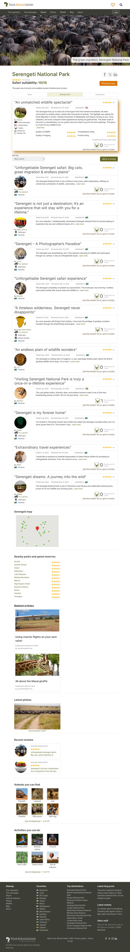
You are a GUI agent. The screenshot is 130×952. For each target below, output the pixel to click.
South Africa (44, 919)
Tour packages (12, 893)
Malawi (42, 909)
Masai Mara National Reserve (79, 910)
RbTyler (19, 120)
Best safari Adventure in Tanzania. (111, 914)
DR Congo (43, 895)
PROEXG (20, 189)
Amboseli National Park (76, 890)
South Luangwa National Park (79, 925)
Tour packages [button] (30, 12)
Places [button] (43, 12)
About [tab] (30, 94)
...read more (80, 184)
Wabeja (19, 494)
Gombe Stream (20, 565)
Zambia (42, 927)
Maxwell (20, 401)
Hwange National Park (76, 905)
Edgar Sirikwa (22, 230)
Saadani (17, 593)
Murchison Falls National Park (79, 915)
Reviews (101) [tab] (65, 94)
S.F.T (19, 367)
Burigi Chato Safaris (24, 330)
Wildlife (63, 12)
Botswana (43, 890)
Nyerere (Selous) (21, 587)
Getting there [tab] (100, 94)
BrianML (20, 296)
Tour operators (12, 890)
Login (115, 12)
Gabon (42, 901)
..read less (40, 127)
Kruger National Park (75, 908)
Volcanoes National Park (77, 928)
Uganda (42, 925)
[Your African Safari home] (24, 939)
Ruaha (16, 590)
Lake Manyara (20, 574)
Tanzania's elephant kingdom (109, 890)
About (80, 12)
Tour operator (23, 192)
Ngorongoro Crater (22, 584)
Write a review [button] (109, 159)
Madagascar (44, 906)
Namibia (42, 914)
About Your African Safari (57, 938)
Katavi (16, 568)
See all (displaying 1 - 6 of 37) (37, 821)
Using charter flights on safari (109, 893)
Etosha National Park (75, 898)
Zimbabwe (43, 930)
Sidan (19, 465)
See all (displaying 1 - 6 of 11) (37, 872)
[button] (114, 103)
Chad (41, 893)
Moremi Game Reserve (76, 913)
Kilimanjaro (18, 571)
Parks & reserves (13, 898)
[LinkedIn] (115, 938)
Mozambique (44, 911)
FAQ (72, 938)
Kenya (42, 903)
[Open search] (121, 4)
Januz (19, 261)
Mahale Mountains (21, 577)
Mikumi (17, 580)
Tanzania (43, 922)
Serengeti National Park (77, 923)
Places (8, 895)
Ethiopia (42, 898)
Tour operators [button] (14, 12)
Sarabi (19, 430)
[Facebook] (106, 938)
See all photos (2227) (37, 731)
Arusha (17, 561)
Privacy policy (81, 938)
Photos (53, 12)
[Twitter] (109, 938)
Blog (72, 12)
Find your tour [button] (108, 83)
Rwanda (42, 917)
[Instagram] (112, 938)
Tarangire (18, 596)
